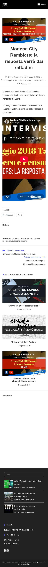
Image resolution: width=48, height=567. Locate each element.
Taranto (24, 241)
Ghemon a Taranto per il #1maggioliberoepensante (24, 379)
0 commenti (26, 84)
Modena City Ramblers (11, 241)
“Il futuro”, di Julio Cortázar (24, 342)
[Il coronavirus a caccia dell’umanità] (8, 509)
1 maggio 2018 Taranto (14, 80)
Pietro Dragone (14, 77)
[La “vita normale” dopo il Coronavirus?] (8, 496)
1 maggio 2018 (34, 238)
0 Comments (30, 487)
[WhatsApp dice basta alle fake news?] (8, 484)
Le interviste (39, 80)
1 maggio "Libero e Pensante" (17, 238)
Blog (29, 80)
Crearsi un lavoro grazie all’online (24, 306)
